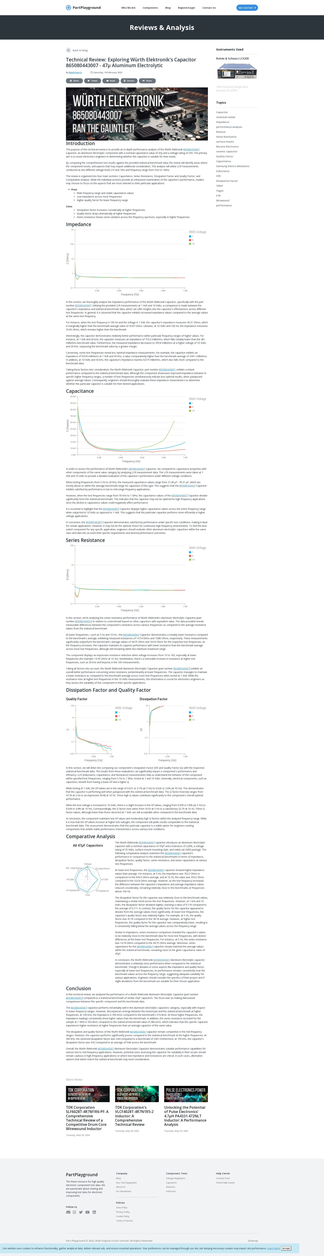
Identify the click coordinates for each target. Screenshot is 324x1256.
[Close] (200, 570)
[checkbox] (126, 654)
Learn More (273, 1248)
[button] (190, 666)
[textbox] (162, 588)
